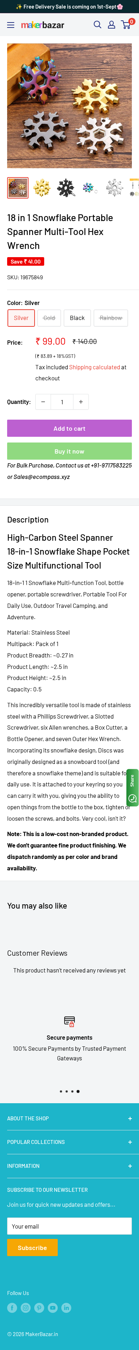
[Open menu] (10, 25)
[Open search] (98, 25)
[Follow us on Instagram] (26, 1307)
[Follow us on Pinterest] (39, 1307)
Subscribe (32, 1247)
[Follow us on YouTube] (53, 1307)
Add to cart (69, 428)
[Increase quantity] (80, 401)
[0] (126, 24)
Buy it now (69, 451)
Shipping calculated (94, 366)
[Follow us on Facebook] (12, 1307)
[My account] (111, 25)
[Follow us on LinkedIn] (66, 1307)
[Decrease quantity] (43, 401)
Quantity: (19, 401)
